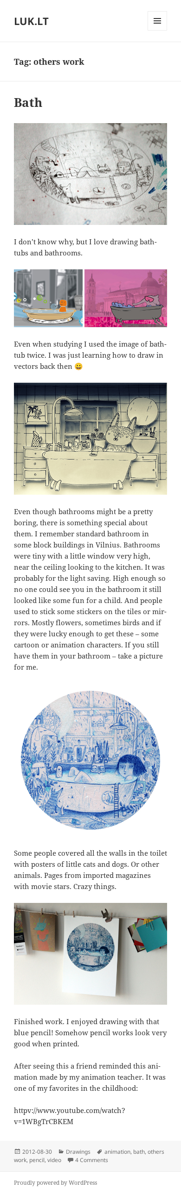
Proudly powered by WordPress (55, 1183)
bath (139, 1152)
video (54, 1160)
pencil (37, 1160)
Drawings (78, 1152)
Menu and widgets (157, 30)
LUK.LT (31, 21)
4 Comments (91, 1160)
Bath (28, 102)
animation (117, 1152)
